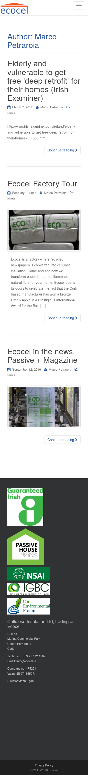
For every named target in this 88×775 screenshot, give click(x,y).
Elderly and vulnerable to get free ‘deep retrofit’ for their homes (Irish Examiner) (43, 80)
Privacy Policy (44, 765)
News (11, 113)
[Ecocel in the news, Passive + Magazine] (44, 407)
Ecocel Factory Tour (42, 183)
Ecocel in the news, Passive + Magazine (42, 355)
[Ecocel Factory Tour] (44, 230)
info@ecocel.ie (26, 661)
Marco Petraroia (51, 107)
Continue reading (61, 150)
